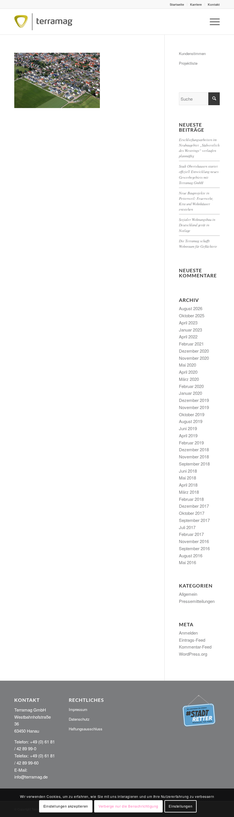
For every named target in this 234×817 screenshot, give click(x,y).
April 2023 (188, 323)
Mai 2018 (187, 478)
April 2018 (188, 485)
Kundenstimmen (192, 53)
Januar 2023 (190, 330)
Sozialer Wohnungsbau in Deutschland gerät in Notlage (197, 225)
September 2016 (194, 548)
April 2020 (188, 372)
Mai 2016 (187, 562)
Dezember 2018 (194, 449)
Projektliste (188, 63)
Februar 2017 (191, 534)
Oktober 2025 (191, 315)
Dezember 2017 (194, 506)
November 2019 (194, 407)
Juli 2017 (187, 527)
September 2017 (194, 520)
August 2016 (190, 555)
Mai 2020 (187, 365)
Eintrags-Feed (192, 640)
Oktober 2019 (191, 414)
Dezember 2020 (194, 351)
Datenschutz (79, 719)
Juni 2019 (188, 428)
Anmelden (188, 633)
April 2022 (188, 337)
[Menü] (212, 21)
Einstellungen (180, 806)
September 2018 (194, 464)
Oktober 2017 (191, 513)
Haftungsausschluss (85, 728)
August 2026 (190, 308)
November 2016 (194, 541)
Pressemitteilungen (197, 601)
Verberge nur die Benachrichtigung (128, 806)
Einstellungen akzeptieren (65, 806)
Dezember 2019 (194, 400)
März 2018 (189, 492)
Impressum (78, 709)
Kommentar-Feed (195, 647)
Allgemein (188, 594)
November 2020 (194, 358)
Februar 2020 (191, 386)
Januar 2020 (190, 393)
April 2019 (188, 435)
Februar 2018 (191, 499)
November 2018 (194, 457)
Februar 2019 (191, 443)
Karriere (196, 4)
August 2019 (190, 421)
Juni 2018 (188, 471)
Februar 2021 (191, 344)
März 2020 (189, 379)
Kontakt (214, 4)
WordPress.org (193, 654)
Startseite (177, 4)
